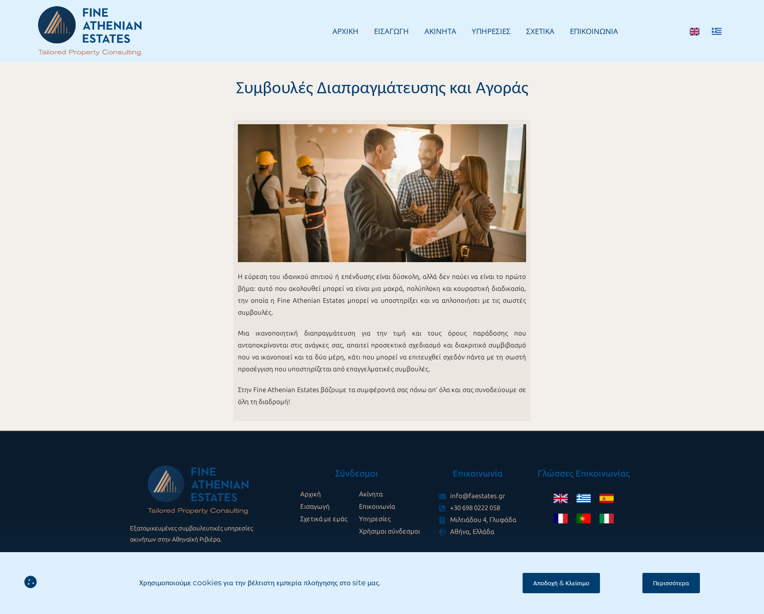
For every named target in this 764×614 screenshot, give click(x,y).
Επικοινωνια (594, 31)
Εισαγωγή (315, 507)
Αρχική (310, 494)
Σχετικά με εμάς (324, 519)
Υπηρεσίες (375, 519)
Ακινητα (440, 31)
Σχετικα (540, 31)
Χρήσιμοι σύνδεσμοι (389, 531)
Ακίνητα (371, 494)
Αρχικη (345, 31)
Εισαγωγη (391, 31)
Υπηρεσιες (491, 31)
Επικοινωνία (377, 507)
